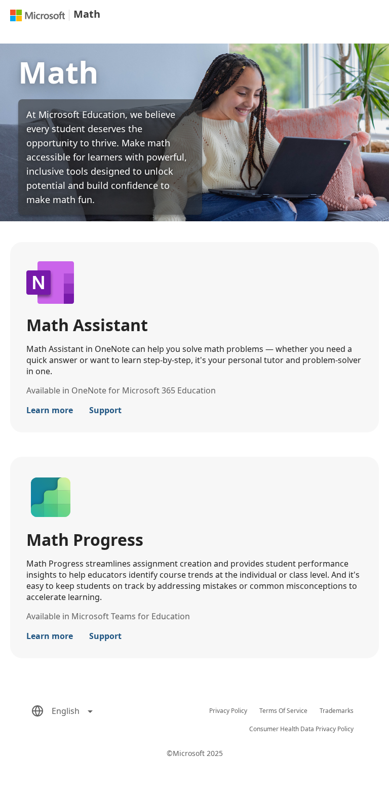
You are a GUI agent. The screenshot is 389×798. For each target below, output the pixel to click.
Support (105, 410)
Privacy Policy (228, 710)
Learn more (49, 410)
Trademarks (337, 710)
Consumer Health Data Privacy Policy (301, 729)
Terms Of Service (283, 710)
